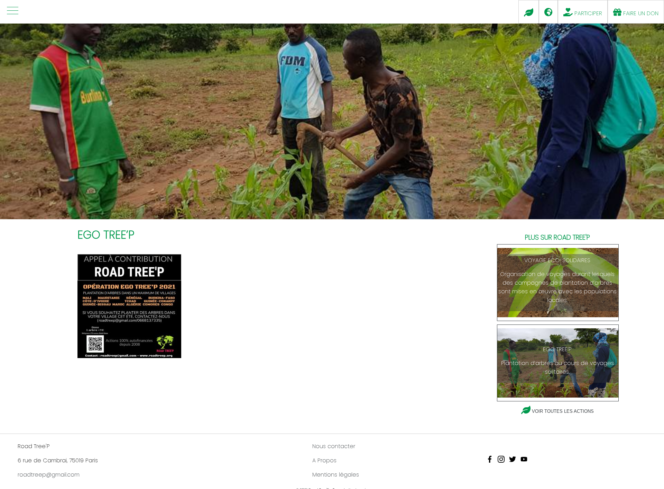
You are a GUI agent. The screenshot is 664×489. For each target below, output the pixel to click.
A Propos (324, 460)
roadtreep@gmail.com (49, 475)
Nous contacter (333, 446)
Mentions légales (335, 475)
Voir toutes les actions (563, 411)
